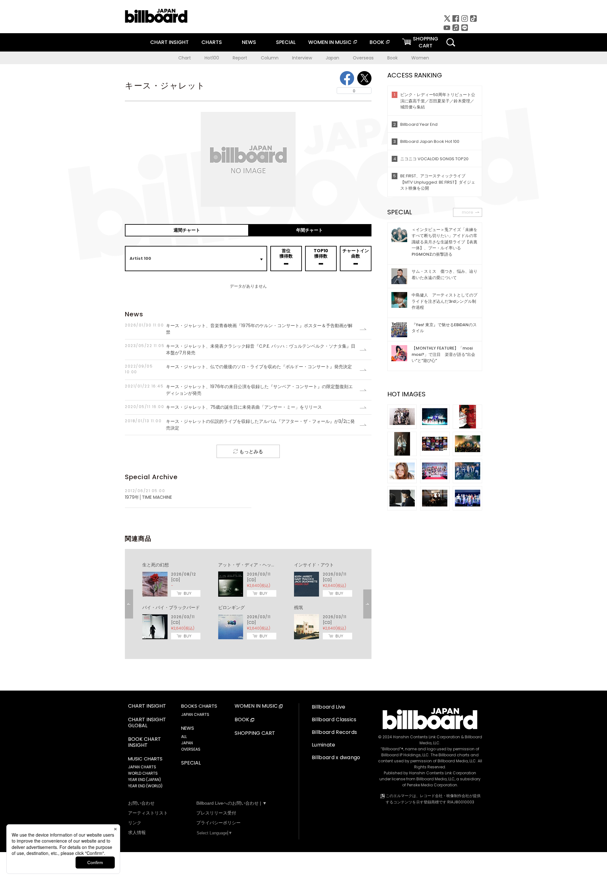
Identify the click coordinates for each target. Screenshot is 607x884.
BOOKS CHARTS (199, 706)
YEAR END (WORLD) (145, 786)
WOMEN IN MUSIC (330, 42)
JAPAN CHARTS (142, 767)
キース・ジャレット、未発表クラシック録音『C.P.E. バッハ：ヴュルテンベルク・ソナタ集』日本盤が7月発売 (240, 349)
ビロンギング (231, 607)
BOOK (377, 42)
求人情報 (137, 832)
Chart (184, 58)
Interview (302, 58)
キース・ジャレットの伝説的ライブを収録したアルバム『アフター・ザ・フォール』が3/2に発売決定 (240, 424)
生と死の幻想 (155, 565)
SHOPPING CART (255, 733)
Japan (332, 58)
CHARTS (211, 42)
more (467, 212)
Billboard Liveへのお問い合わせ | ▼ (231, 803)
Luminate (323, 744)
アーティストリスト (148, 812)
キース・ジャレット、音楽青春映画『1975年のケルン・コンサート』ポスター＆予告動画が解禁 (239, 328)
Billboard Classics (334, 719)
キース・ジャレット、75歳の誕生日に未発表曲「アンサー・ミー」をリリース (223, 407)
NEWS (249, 42)
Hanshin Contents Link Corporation (426, 737)
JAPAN (187, 743)
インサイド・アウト (314, 565)
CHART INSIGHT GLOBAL (147, 723)
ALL (184, 736)
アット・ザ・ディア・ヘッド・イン (253, 565)
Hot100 (212, 58)
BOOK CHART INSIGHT (144, 742)
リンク (134, 822)
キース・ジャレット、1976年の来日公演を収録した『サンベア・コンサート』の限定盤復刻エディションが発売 (239, 389)
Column (270, 58)
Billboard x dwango (336, 757)
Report (240, 58)
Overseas (363, 58)
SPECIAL (286, 42)
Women (420, 58)
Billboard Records (334, 732)
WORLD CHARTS (143, 773)
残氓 (298, 607)
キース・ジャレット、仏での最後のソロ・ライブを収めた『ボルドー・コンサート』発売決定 (238, 369)
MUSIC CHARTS (145, 759)
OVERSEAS (190, 749)
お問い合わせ (141, 803)
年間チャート (309, 230)
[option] (248, 601)
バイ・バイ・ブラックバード (171, 607)
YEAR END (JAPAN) (144, 779)
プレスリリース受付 (216, 812)
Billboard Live (328, 706)
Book (392, 58)
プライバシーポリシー (218, 822)
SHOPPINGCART (425, 42)
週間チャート (187, 230)
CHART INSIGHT (169, 42)
